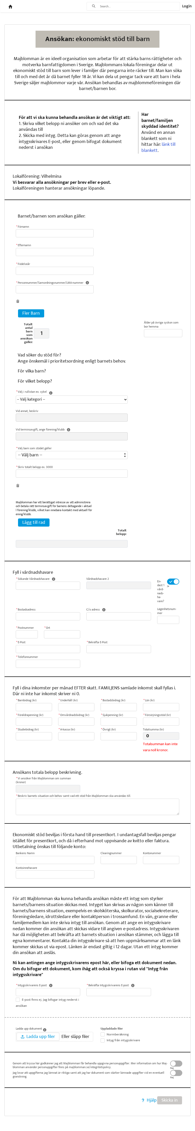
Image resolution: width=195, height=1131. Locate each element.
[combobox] (140, 6)
